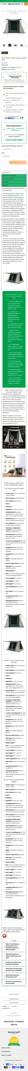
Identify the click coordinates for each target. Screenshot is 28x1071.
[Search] (22, 3)
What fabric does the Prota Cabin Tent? (12, 976)
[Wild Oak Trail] (14, 3)
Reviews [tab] (5, 1006)
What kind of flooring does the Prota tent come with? (14, 969)
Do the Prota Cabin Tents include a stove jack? (13, 963)
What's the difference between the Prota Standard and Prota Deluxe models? (12, 946)
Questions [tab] (14, 1006)
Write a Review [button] (14, 999)
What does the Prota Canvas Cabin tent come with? (13, 956)
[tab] (14, 172)
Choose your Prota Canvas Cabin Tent (12, 146)
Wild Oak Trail (13, 1060)
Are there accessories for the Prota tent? (14, 982)
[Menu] (1, 3)
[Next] (25, 28)
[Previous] (2, 28)
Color (2, 153)
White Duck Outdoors (11, 11)
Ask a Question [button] (14, 1002)
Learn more (21, 81)
